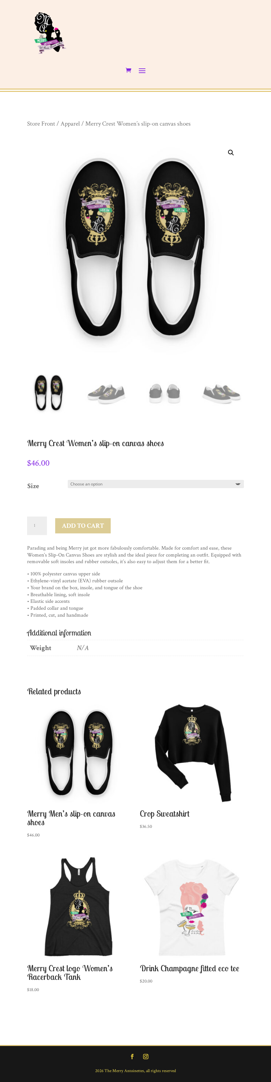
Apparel (70, 124)
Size (33, 486)
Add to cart (83, 526)
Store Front (41, 124)
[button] (231, 153)
